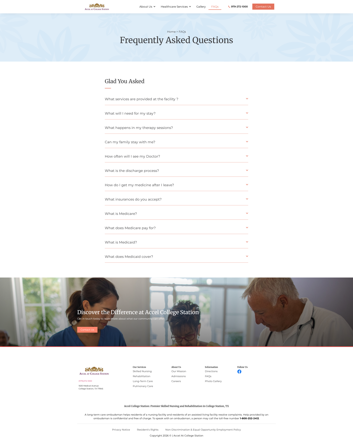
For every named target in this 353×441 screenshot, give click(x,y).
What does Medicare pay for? (130, 228)
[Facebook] (239, 372)
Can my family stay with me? (130, 142)
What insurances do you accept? (133, 199)
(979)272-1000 (85, 381)
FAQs (215, 6)
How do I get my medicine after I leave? (139, 185)
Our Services (139, 367)
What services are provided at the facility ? (141, 99)
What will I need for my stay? (130, 113)
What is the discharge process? (132, 171)
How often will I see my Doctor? (132, 156)
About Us (145, 6)
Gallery (201, 6)
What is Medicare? (121, 214)
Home (171, 31)
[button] (176, 100)
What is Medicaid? (121, 242)
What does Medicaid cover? (129, 257)
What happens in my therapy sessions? (139, 128)
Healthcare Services (174, 6)
